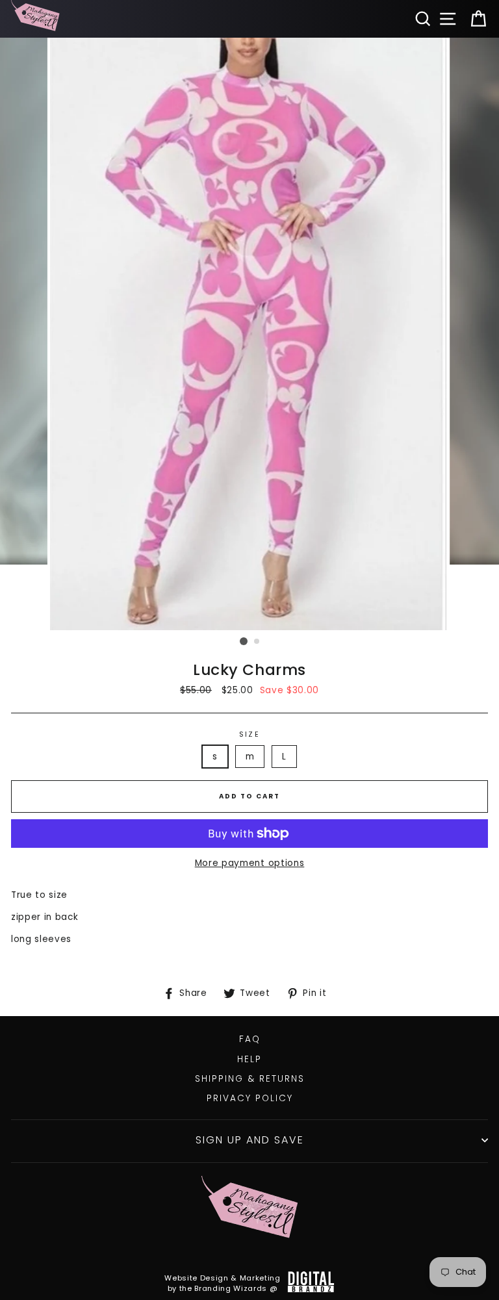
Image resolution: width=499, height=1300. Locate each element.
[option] (250, 334)
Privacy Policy (250, 1098)
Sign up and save (250, 1139)
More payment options (250, 863)
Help (249, 1059)
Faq (250, 1039)
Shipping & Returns (250, 1079)
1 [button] (244, 641)
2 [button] (257, 642)
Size (249, 734)
